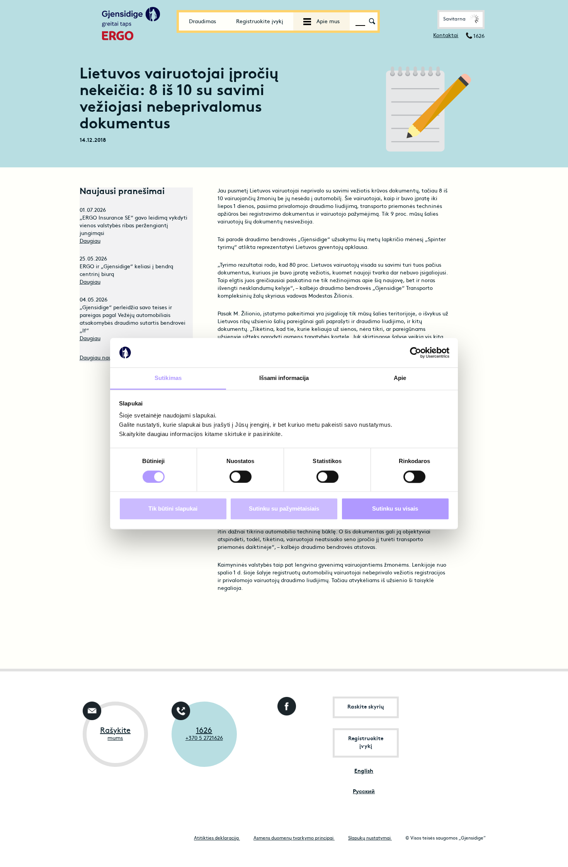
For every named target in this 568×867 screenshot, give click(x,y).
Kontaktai (445, 36)
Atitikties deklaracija (217, 838)
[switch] (241, 476)
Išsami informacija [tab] (284, 378)
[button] (461, 19)
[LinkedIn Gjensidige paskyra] (285, 734)
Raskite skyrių (365, 707)
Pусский (364, 792)
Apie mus (327, 22)
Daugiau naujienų (102, 358)
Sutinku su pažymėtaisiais (284, 509)
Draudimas (202, 22)
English (363, 771)
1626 (204, 731)
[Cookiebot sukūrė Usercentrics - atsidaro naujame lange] (415, 352)
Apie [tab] (400, 378)
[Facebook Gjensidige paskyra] (285, 704)
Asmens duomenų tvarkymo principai (294, 838)
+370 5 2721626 (204, 738)
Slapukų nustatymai (370, 838)
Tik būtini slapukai (172, 509)
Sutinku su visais (395, 509)
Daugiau (90, 241)
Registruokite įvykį (259, 22)
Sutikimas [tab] (168, 378)
